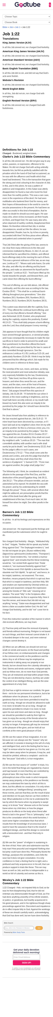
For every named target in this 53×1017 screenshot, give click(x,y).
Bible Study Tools (19, 932)
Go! (39, 928)
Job (11, 27)
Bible (5, 27)
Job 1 (17, 27)
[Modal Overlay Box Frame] (26, 960)
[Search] (50, 4)
